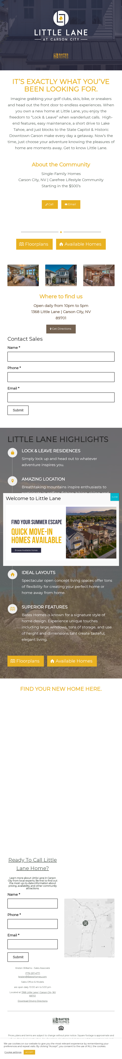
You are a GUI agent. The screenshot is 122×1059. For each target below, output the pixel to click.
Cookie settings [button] (12, 1052)
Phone (14, 368)
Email (13, 388)
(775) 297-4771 (32, 973)
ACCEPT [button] (29, 1052)
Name (13, 347)
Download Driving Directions (32, 1001)
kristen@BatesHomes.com (32, 976)
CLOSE (115, 497)
